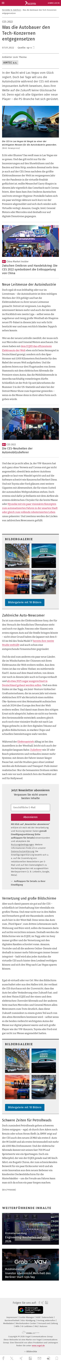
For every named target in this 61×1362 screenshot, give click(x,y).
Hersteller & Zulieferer (11, 10)
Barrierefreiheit (12, 1320)
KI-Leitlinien (27, 1326)
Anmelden (54, 3)
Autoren (43, 1326)
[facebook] (4, 1358)
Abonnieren (30, 817)
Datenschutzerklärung (22, 851)
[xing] (21, 1358)
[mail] (40, 1358)
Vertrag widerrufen (46, 1320)
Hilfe (17, 1326)
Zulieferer (36, 749)
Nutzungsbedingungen (22, 844)
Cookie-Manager (27, 1317)
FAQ (36, 1326)
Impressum (12, 1317)
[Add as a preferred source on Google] (30, 1310)
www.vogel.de (38, 1345)
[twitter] (12, 1358)
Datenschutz (48, 1317)
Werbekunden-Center (26, 1323)
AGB (38, 1317)
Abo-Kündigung (28, 1320)
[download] (48, 1358)
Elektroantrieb (25, 741)
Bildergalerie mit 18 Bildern (24, 602)
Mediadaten (9, 1323)
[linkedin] (30, 1358)
